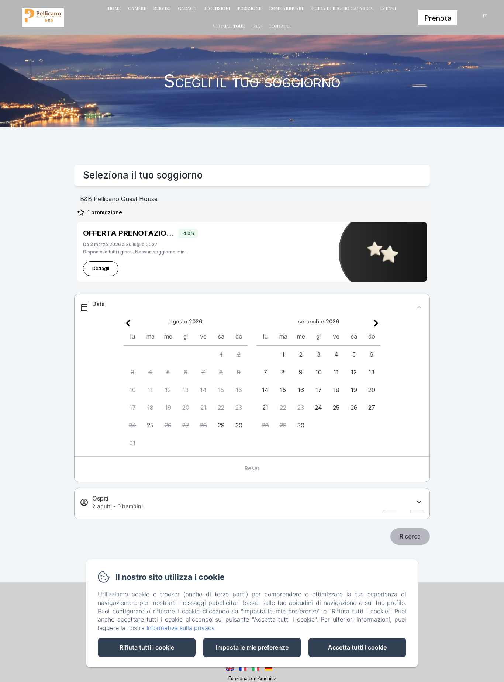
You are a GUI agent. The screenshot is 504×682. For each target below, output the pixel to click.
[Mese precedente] (128, 323)
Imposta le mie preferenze (252, 647)
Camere (137, 8)
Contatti (279, 26)
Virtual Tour (229, 26)
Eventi (388, 8)
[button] (221, 354)
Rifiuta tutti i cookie (147, 647)
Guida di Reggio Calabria (342, 8)
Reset (252, 468)
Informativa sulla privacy (180, 627)
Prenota (437, 17)
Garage (187, 8)
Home (114, 8)
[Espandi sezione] (419, 502)
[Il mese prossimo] (376, 323)
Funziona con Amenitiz (252, 678)
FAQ (256, 26)
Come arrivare (286, 8)
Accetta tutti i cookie (357, 647)
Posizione (249, 8)
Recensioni (216, 8)
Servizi (161, 8)
